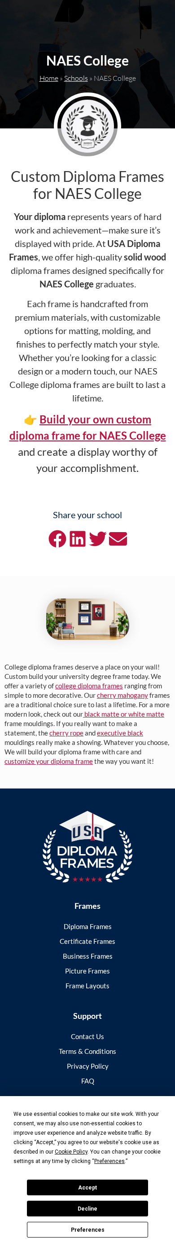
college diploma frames (89, 686)
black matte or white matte (123, 714)
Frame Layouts (87, 986)
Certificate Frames (87, 941)
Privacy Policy (88, 1066)
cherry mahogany (122, 695)
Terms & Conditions (87, 1051)
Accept (87, 1188)
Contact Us (87, 1036)
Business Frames (88, 956)
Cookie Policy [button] (71, 1152)
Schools (76, 78)
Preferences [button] (109, 1161)
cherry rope (66, 733)
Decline (87, 1209)
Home (48, 78)
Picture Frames (87, 971)
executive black (120, 733)
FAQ (87, 1081)
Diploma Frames (88, 926)
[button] (57, 539)
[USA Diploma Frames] (87, 846)
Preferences (88, 1230)
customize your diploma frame (48, 761)
